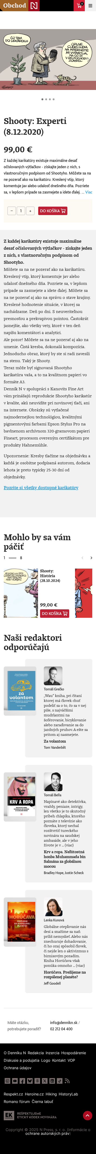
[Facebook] (22, 1081)
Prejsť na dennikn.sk (68, 5)
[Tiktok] (59, 1081)
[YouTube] (15, 1081)
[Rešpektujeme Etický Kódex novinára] (30, 1115)
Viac (88, 192)
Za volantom (55, 741)
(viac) (69, 845)
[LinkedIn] (52, 1081)
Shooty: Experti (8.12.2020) (42, 99)
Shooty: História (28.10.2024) (50, 575)
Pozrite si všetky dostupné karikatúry (41, 487)
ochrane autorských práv (47, 1133)
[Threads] (37, 1081)
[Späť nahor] (87, 1115)
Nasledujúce (88, 59)
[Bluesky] (30, 1081)
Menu (90, 5)
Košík (82, 3)
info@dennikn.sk (63, 1022)
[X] (44, 1081)
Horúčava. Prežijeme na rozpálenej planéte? (65, 975)
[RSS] (67, 1081)
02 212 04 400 (61, 1028)
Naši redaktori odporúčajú (33, 642)
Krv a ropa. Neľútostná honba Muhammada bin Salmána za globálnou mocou (65, 859)
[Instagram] (7, 1081)
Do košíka (50, 210)
